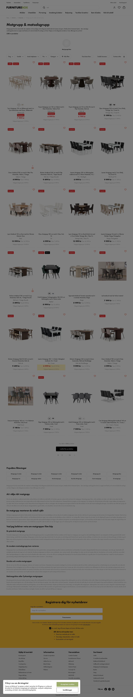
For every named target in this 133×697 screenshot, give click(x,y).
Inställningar (67, 690)
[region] (41, 687)
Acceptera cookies (67, 684)
